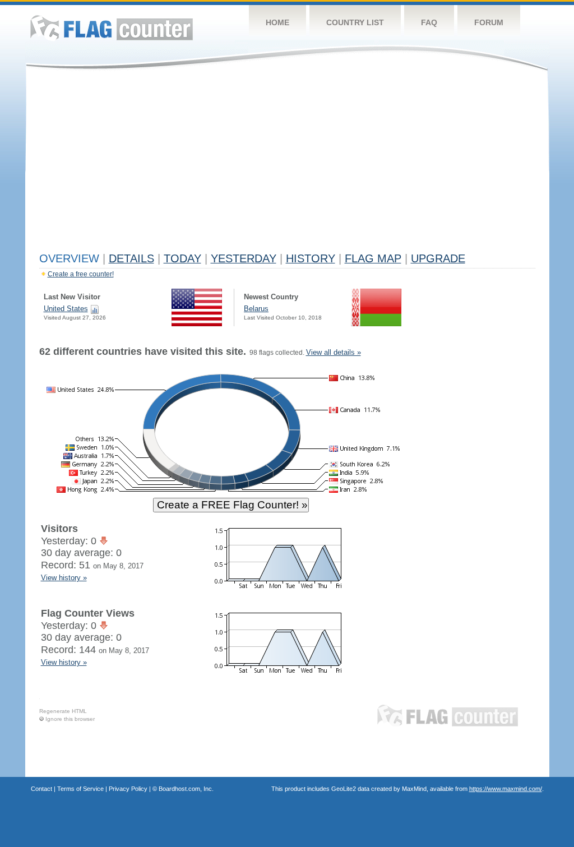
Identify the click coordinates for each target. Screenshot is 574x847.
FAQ (429, 22)
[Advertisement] (287, 163)
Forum (488, 22)
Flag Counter (111, 27)
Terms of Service (80, 788)
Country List (355, 22)
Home (277, 22)
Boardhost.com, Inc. (186, 788)
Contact (41, 788)
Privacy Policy (128, 788)
